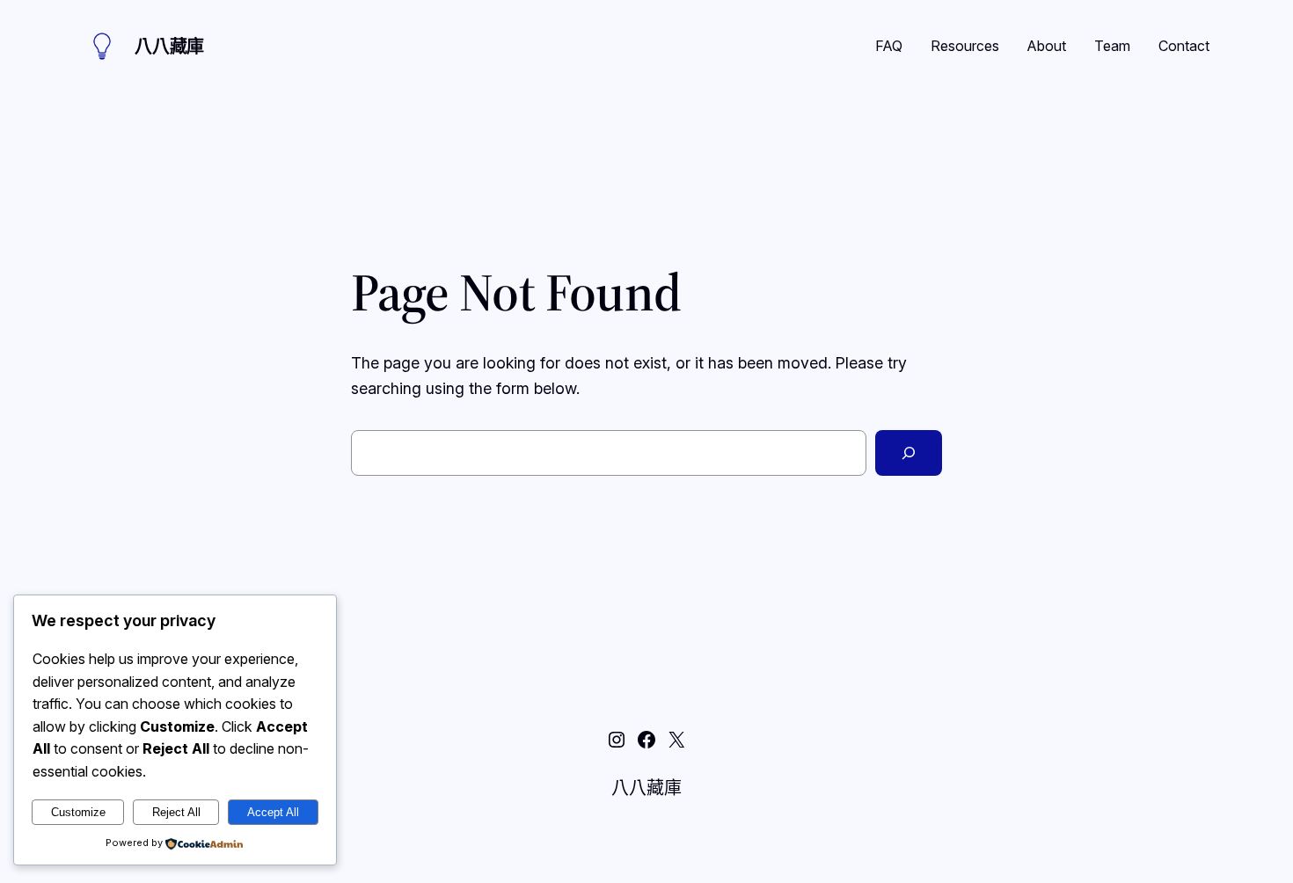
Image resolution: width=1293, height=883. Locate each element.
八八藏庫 (169, 46)
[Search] (908, 453)
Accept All (273, 812)
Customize (78, 812)
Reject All (176, 812)
